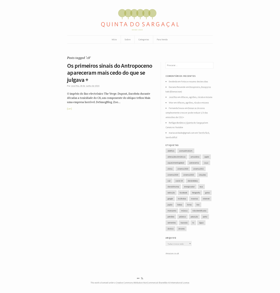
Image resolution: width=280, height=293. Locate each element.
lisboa (179, 204)
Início (114, 39)
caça (206, 163)
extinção (171, 192)
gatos (207, 192)
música (184, 210)
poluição (194, 216)
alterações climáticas (176, 157)
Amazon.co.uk (172, 253)
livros (189, 204)
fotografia (196, 192)
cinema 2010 (182, 169)
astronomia (194, 163)
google (170, 198)
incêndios (182, 198)
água (201, 222)
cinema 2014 (173, 175)
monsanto (172, 210)
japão (170, 204)
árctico (170, 228)
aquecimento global (176, 163)
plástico (182, 216)
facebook (183, 192)
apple (206, 157)
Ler (69, 108)
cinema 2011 (198, 169)
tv (193, 222)
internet (206, 198)
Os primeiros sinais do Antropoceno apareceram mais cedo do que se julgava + (109, 72)
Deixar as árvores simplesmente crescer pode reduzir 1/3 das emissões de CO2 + (187, 113)
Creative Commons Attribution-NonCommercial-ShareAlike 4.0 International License (152, 282)
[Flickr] (138, 278)
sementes (172, 222)
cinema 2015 (188, 175)
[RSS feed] (142, 278)
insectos (194, 198)
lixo (198, 204)
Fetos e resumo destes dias (194, 81)
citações (202, 175)
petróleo (171, 216)
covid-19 (179, 181)
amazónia (195, 157)
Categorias (143, 39)
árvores (181, 228)
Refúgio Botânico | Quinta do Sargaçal (187, 122)
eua (201, 186)
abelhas (171, 151)
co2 (169, 181)
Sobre (128, 39)
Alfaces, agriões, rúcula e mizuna (196, 97)
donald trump (173, 186)
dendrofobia (193, 181)
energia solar (189, 186)
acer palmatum (185, 151)
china (170, 169)
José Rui (75, 85)
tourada (184, 222)
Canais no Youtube (174, 127)
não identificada (199, 210)
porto (205, 216)
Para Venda (162, 39)
